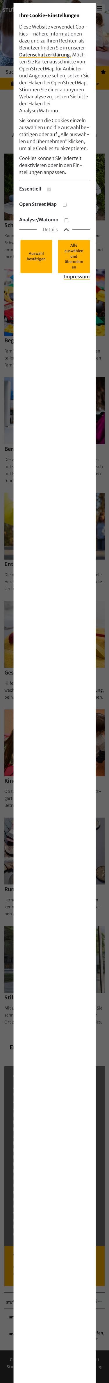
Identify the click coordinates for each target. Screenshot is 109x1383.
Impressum (77, 277)
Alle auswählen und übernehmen (74, 256)
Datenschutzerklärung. (45, 55)
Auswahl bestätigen (36, 256)
